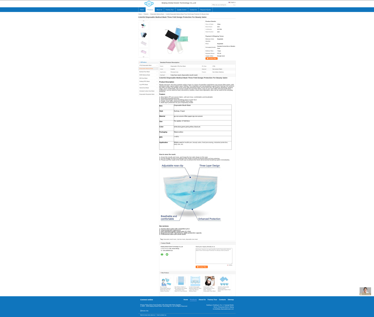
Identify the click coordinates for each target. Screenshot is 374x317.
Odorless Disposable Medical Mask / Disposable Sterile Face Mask (224, 289)
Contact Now (212, 58)
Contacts (222, 299)
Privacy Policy (144, 305)
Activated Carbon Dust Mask (146, 91)
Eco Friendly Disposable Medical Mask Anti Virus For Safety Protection (165, 289)
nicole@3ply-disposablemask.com (223, 309)
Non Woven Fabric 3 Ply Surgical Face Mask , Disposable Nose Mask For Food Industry (181, 289)
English (233, 2)
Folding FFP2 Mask (144, 81)
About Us (159, 10)
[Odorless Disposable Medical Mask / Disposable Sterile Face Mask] (224, 281)
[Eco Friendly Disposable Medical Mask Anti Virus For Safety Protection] (166, 281)
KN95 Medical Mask (144, 75)
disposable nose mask (192, 239)
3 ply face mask (181, 239)
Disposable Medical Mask (157, 14)
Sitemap (231, 299)
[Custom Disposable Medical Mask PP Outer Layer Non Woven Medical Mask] (195, 281)
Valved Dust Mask (144, 88)
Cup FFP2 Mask (143, 84)
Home (142, 10)
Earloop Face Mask (144, 71)
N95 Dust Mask (143, 78)
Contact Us (193, 10)
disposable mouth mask (169, 239)
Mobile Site (145, 311)
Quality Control (181, 10)
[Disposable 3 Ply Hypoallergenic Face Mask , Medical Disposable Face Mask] (210, 281)
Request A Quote (205, 10)
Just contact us (161, 315)
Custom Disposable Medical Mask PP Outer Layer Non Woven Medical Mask (195, 289)
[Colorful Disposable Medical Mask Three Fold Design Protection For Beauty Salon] (177, 59)
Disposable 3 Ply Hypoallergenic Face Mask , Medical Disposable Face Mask (209, 289)
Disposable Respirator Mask (146, 94)
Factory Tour (170, 10)
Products (150, 10)
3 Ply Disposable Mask (145, 65)
